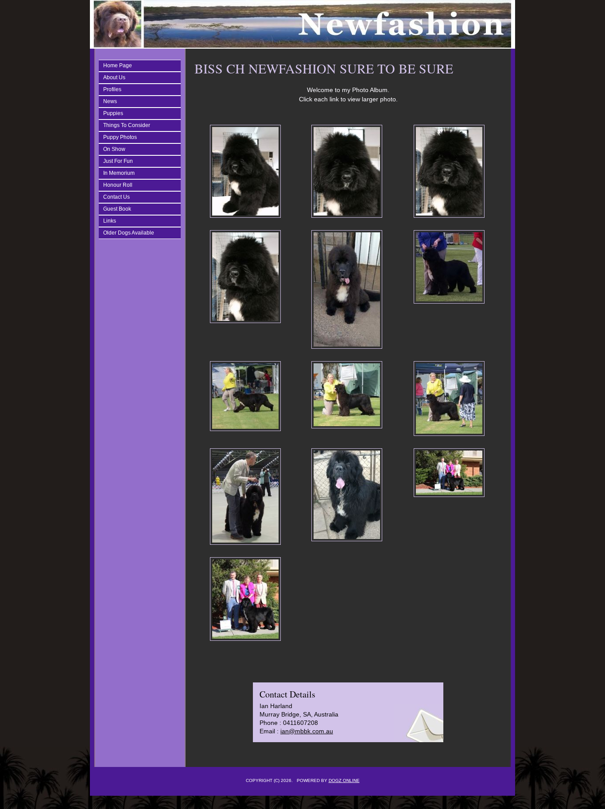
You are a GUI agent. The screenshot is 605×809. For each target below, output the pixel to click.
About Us (114, 77)
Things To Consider (126, 125)
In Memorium (119, 173)
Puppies (113, 113)
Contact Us (116, 197)
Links (109, 221)
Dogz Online (344, 780)
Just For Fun (118, 161)
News (110, 101)
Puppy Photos (120, 137)
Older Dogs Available (128, 233)
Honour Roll (117, 185)
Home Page (117, 65)
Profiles (112, 89)
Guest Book (117, 209)
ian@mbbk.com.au (306, 731)
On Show (114, 149)
